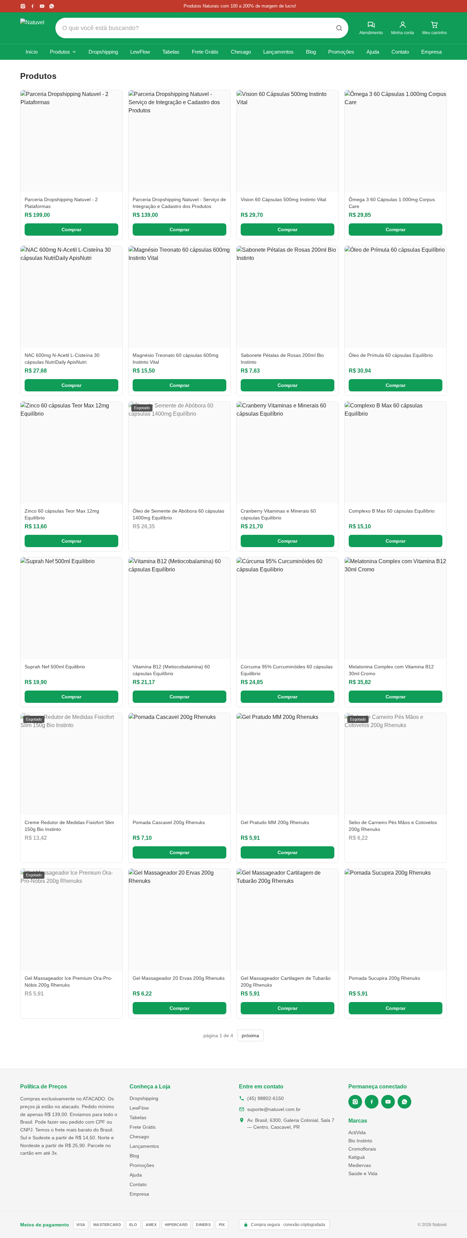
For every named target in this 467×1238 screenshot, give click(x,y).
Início (32, 52)
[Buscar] (339, 28)
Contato (400, 52)
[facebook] (32, 6)
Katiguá (356, 1157)
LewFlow (140, 52)
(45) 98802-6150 (265, 1098)
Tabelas (170, 52)
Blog (311, 52)
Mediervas (359, 1165)
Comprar (71, 229)
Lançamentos (278, 52)
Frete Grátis (205, 52)
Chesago (241, 52)
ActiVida (357, 1132)
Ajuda (372, 52)
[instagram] (23, 6)
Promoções (341, 52)
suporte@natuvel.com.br (274, 1109)
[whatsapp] (51, 6)
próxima (250, 1035)
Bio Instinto (360, 1140)
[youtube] (42, 6)
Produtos (60, 52)
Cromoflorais (362, 1149)
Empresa (431, 52)
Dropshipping (103, 52)
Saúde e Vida (362, 1173)
